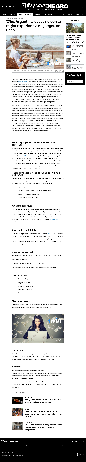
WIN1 (63, 71)
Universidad (79, 14)
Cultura (12, 14)
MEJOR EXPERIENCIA (57, 71)
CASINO (54, 70)
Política (61, 14)
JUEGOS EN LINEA (25, 70)
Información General (25, 14)
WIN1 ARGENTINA (59, 70)
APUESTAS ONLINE (33, 70)
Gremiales (38, 14)
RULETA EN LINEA (48, 70)
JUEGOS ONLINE (41, 70)
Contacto (43, 448)
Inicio (4, 14)
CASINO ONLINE (18, 70)
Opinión (70, 14)
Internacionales (50, 14)
